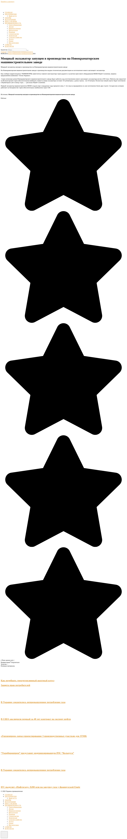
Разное (11, 41)
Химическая (13, 35)
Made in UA (13, 16)
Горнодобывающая (15, 25)
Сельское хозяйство (15, 37)
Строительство (14, 34)
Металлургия (13, 30)
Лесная (11, 27)
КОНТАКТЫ (9, 46)
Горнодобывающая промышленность (20, 53)
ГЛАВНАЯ (8, 12)
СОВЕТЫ (8, 44)
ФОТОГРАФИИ (10, 19)
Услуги (11, 39)
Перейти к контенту (7, 1)
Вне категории (14, 43)
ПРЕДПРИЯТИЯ (11, 14)
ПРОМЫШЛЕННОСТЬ (13, 23)
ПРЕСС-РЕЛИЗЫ (11, 21)
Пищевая (12, 32)
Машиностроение (15, 28)
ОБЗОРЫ (8, 18)
